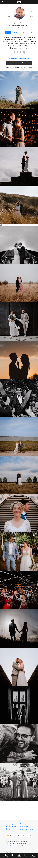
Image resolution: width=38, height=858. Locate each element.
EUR (23, 835)
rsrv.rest (8, 846)
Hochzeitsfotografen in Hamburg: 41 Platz (19, 58)
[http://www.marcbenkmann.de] (31, 32)
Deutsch (12, 835)
